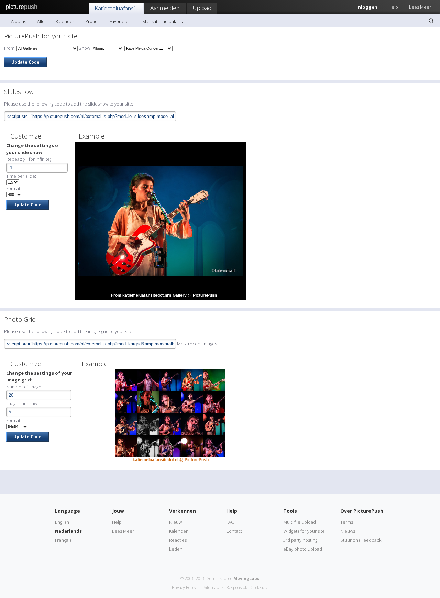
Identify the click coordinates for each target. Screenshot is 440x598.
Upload (202, 8)
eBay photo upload (302, 549)
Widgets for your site (304, 531)
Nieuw (175, 522)
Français (63, 540)
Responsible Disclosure (247, 587)
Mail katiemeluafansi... (164, 21)
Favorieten (120, 21)
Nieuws (347, 531)
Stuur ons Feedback (360, 540)
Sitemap (211, 587)
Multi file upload (299, 522)
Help (393, 7)
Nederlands (68, 531)
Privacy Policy (184, 587)
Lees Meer (420, 7)
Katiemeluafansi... (116, 8)
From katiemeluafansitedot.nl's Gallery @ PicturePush (164, 295)
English (62, 522)
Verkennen (182, 511)
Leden (176, 549)
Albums (18, 21)
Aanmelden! (165, 8)
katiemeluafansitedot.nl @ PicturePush (171, 459)
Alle (41, 21)
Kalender (65, 21)
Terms (346, 522)
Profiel (92, 21)
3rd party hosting (300, 540)
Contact (234, 531)
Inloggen (366, 7)
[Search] (431, 20)
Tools (290, 511)
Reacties (178, 540)
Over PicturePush (361, 511)
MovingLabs (246, 579)
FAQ (230, 522)
